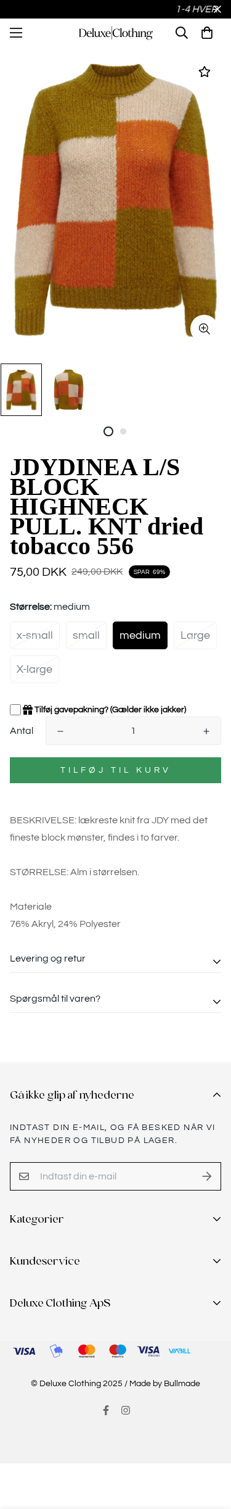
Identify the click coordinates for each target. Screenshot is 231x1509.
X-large (34, 669)
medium (140, 635)
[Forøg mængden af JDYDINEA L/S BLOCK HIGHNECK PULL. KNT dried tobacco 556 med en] (206, 731)
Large (195, 635)
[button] (207, 33)
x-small (35, 635)
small (86, 635)
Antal (21, 731)
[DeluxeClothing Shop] (115, 33)
